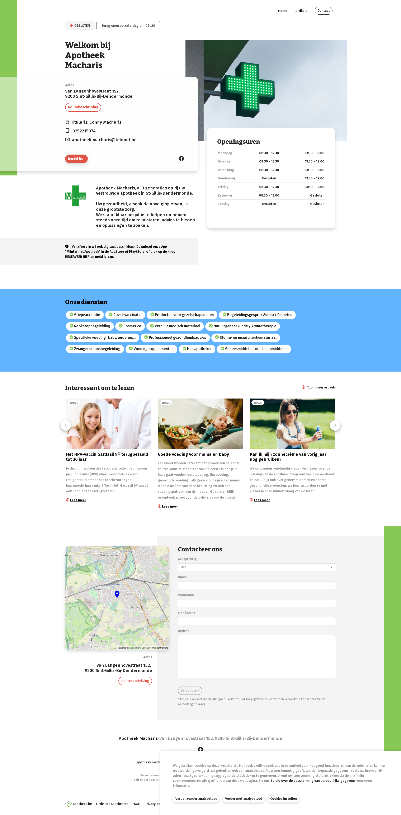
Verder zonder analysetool (196, 799)
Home (282, 11)
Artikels (301, 11)
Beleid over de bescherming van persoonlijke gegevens (312, 781)
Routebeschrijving (83, 107)
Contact (323, 11)
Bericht (183, 631)
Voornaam (186, 595)
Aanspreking (187, 559)
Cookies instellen (283, 799)
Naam (182, 577)
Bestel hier (76, 159)
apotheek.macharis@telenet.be (104, 139)
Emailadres (186, 613)
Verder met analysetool (243, 799)
